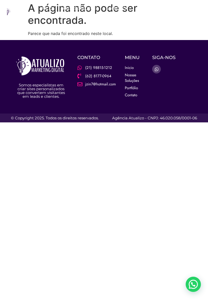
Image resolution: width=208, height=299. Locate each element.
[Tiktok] (201, 12)
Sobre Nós (117, 8)
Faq (47, 17)
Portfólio (146, 8)
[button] (193, 284)
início (47, 8)
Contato (68, 17)
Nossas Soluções (79, 8)
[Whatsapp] (191, 12)
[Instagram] (182, 12)
